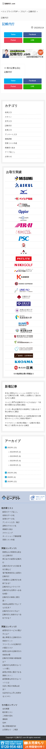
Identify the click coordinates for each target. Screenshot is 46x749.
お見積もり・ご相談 (10, 730)
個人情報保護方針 (9, 726)
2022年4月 (14, 461)
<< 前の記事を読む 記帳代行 (12, 70)
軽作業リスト (7, 712)
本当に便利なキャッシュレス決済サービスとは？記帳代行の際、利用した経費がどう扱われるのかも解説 (23, 395)
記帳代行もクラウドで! (11, 587)
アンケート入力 (11, 134)
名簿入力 (8, 130)
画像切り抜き (10, 148)
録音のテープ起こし (10, 512)
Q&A (4, 723)
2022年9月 (14, 452)
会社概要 (5, 709)
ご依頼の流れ (7, 716)
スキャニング (7, 533)
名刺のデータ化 (8, 515)
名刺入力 (8, 112)
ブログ (23, 11)
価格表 (5, 719)
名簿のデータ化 (8, 519)
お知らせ (8, 156)
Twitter (13, 34)
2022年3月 (14, 465)
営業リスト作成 (11, 143)
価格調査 (8, 139)
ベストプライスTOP (9, 11)
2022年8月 (14, 456)
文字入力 (8, 121)
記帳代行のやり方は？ (11, 611)
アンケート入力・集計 (11, 522)
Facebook (32, 34)
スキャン (8, 117)
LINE (32, 40)
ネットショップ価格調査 (11, 536)
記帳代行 (32, 11)
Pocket (13, 40)
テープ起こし (10, 152)
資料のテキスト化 (9, 526)
